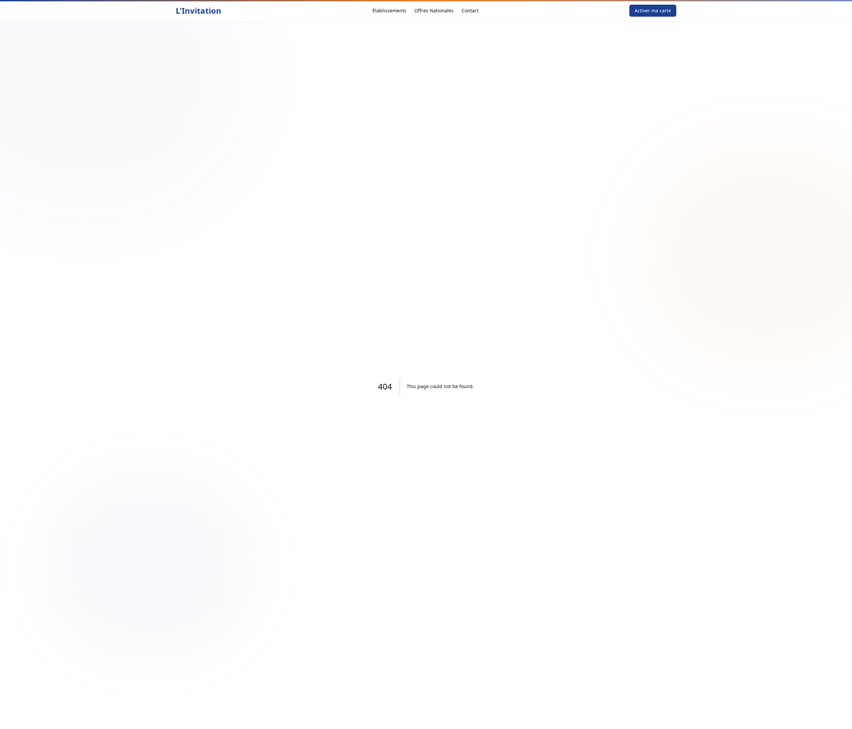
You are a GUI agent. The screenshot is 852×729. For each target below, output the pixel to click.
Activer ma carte (653, 10)
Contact (470, 10)
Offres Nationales (434, 10)
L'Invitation (198, 10)
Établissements (389, 10)
